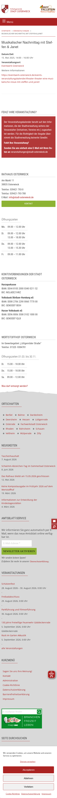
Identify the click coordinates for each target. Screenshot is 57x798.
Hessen (26, 419)
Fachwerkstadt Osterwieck (33, 424)
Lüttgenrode (41, 419)
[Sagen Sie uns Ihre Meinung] (54, 520)
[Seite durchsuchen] (54, 526)
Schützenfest (8, 583)
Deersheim (11, 419)
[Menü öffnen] (3, 21)
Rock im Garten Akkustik (14, 635)
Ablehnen (28, 778)
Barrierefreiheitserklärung (16, 694)
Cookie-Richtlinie (13, 793)
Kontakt (28, 203)
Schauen (40, 428)
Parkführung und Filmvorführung (18, 609)
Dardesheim (36, 414)
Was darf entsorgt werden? (15, 386)
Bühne (21, 414)
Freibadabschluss (10, 596)
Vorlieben (28, 786)
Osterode (10, 424)
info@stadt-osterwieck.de (21, 197)
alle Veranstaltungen (12, 648)
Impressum (46, 793)
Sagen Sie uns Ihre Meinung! (17, 671)
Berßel (8, 414)
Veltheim (10, 433)
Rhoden (9, 428)
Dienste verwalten (27, 761)
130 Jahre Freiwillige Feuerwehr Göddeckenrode (26, 622)
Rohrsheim (24, 428)
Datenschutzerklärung (30, 793)
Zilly (38, 433)
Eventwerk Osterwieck (13, 65)
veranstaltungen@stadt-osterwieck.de (29, 151)
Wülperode (25, 433)
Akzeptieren (29, 770)
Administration (10, 680)
